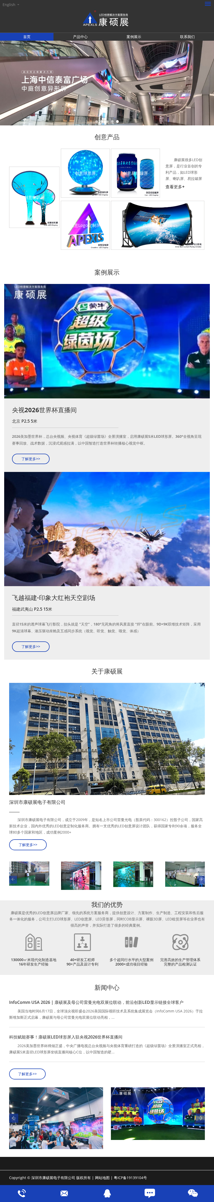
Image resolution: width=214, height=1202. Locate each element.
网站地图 (102, 1177)
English (9, 5)
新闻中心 (107, 987)
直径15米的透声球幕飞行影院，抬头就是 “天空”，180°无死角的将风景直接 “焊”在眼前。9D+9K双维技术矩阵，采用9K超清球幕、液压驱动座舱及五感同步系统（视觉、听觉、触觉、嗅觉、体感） (106, 627)
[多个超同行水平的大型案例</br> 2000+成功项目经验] (131, 942)
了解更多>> (30, 458)
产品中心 (80, 36)
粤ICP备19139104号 (130, 1177)
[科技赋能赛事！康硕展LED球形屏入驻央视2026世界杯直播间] (158, 1113)
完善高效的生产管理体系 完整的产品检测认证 (180, 962)
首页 (27, 36)
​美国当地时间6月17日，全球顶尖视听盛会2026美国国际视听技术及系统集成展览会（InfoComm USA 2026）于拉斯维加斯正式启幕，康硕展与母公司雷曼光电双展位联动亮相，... (106, 1014)
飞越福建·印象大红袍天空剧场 (53, 597)
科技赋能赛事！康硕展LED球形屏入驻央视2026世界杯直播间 (65, 1037)
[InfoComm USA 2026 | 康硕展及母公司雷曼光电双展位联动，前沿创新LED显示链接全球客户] (56, 1118)
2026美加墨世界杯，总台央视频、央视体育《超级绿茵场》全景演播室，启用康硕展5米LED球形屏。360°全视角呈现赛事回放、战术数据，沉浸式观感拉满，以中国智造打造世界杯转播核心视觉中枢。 (106, 440)
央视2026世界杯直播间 (44, 409)
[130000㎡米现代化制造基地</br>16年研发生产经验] (34, 942)
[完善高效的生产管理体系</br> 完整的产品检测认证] (180, 942)
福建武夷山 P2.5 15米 (32, 609)
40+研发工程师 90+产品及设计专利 (82, 962)
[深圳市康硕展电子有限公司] (107, 739)
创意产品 (107, 136)
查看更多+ (175, 187)
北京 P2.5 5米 (24, 421)
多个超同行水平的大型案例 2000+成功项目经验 (131, 962)
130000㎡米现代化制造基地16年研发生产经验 (33, 962)
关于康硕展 (107, 671)
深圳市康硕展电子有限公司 (37, 802)
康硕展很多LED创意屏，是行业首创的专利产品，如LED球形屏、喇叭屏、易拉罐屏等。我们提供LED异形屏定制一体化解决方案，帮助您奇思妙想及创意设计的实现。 (183, 169)
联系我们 (187, 36)
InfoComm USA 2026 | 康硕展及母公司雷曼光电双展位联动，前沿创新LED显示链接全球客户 (96, 1002)
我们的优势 (107, 904)
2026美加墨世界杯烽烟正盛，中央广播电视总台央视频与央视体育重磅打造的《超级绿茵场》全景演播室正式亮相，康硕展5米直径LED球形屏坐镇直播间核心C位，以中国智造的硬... (107, 1048)
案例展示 (134, 36)
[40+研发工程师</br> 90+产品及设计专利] (82, 942)
